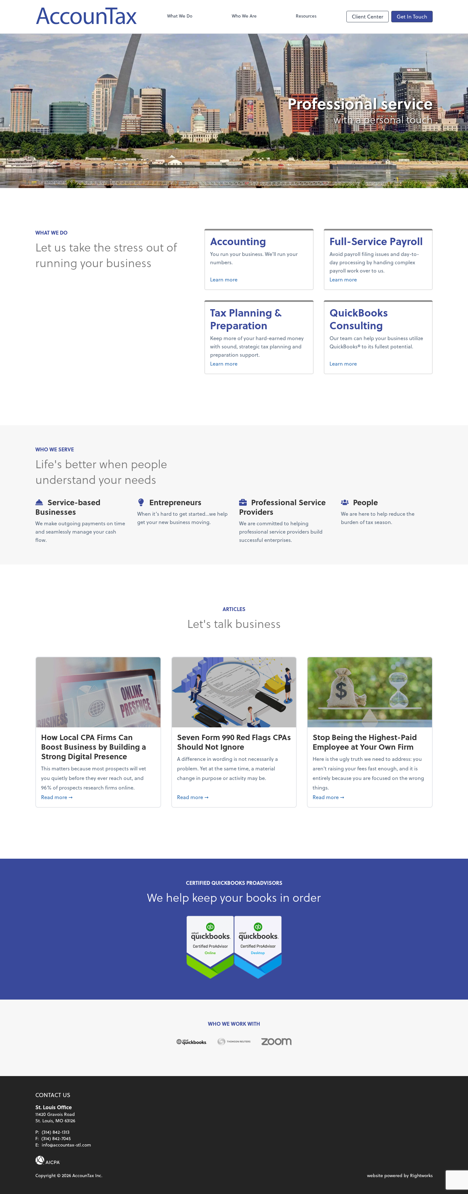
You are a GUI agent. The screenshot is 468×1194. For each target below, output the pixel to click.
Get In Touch (412, 16)
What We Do (179, 15)
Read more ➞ (98, 797)
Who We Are (244, 15)
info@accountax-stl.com (66, 1144)
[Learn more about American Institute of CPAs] (47, 1160)
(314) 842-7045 (56, 1138)
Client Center (367, 16)
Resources (306, 15)
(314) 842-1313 (55, 1132)
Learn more (247, 279)
